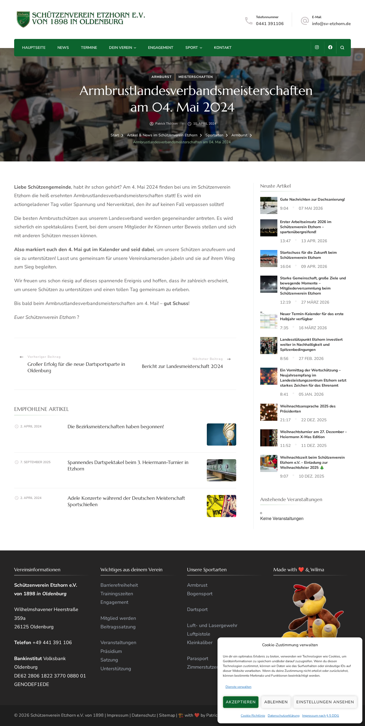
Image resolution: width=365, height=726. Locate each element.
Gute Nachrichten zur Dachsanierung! (312, 199)
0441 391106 (270, 24)
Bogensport (199, 593)
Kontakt (223, 47)
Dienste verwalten (238, 687)
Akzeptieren (241, 702)
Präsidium (111, 651)
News (63, 47)
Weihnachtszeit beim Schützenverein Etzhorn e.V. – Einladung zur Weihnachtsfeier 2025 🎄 (312, 462)
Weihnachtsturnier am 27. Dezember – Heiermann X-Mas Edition (313, 434)
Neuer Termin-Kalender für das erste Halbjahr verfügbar (312, 316)
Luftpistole (198, 634)
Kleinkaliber (199, 642)
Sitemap (167, 715)
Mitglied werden (118, 618)
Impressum (118, 715)
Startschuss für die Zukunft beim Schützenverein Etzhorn (308, 255)
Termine (89, 47)
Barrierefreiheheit (119, 585)
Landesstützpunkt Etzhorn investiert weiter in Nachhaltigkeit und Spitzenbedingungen (311, 344)
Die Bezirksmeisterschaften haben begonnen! (116, 426)
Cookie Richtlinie (253, 715)
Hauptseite (33, 47)
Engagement (160, 47)
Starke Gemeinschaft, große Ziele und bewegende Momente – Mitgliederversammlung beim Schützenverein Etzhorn (313, 286)
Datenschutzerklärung (284, 715)
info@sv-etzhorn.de (331, 24)
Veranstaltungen (118, 642)
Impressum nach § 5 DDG (320, 715)
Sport (191, 47)
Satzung (109, 660)
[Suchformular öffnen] (342, 48)
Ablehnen (276, 702)
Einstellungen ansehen (325, 702)
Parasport (197, 658)
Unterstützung (115, 668)
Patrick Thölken (166, 123)
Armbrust (197, 585)
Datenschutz (144, 715)
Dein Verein (120, 47)
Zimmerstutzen (203, 667)
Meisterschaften (195, 77)
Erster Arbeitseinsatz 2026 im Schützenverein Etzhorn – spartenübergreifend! (305, 227)
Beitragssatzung (118, 627)
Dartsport (197, 609)
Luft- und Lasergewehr (212, 625)
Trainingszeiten (116, 593)
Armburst (162, 77)
